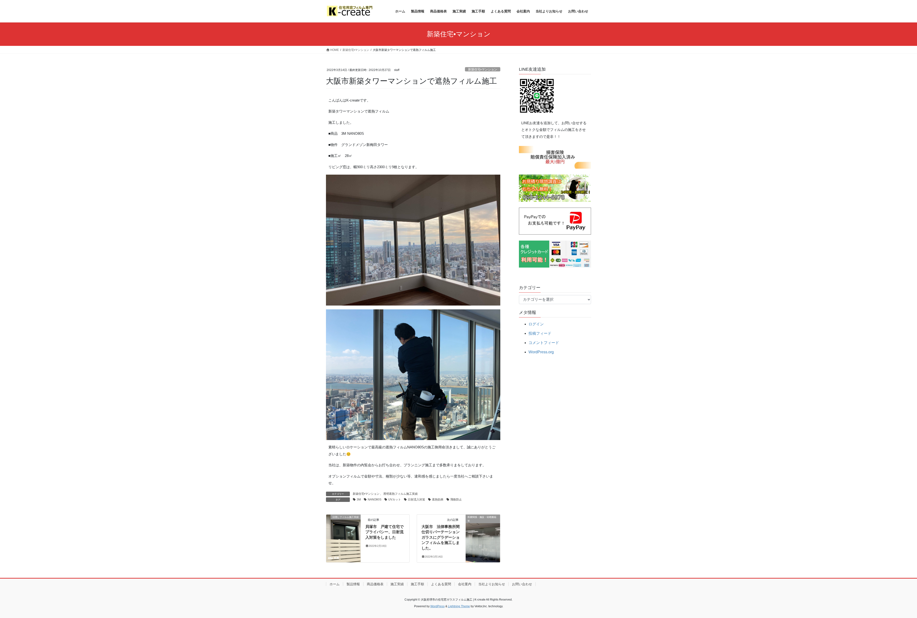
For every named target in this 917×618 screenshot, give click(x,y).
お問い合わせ (522, 584)
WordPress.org (541, 352)
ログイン (536, 324)
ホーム (335, 584)
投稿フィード (539, 333)
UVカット (394, 499)
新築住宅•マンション (482, 69)
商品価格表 (375, 584)
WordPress (437, 606)
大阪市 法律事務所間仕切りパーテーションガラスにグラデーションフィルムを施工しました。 (440, 537)
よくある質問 (441, 584)
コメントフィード (543, 343)
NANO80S (374, 499)
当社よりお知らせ (491, 584)
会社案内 (464, 584)
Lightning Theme (459, 606)
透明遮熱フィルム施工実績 (400, 493)
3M (359, 499)
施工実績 (397, 584)
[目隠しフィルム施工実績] (343, 532)
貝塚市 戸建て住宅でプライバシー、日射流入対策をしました (384, 532)
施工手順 (417, 584)
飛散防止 (456, 499)
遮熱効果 (437, 499)
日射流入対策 (416, 499)
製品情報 (353, 584)
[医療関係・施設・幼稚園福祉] (483, 532)
